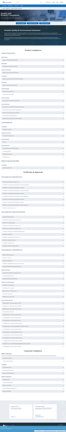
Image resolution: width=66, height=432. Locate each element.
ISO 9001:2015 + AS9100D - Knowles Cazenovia (10, 246)
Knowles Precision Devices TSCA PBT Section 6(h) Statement (13, 79)
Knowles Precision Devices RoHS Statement (10, 66)
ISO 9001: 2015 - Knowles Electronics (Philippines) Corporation (13, 202)
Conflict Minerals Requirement (8, 382)
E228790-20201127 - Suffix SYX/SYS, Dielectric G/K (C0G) (12, 306)
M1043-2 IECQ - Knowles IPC (7, 293)
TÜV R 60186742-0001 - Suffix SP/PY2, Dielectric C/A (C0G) (12, 323)
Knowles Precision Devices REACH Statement (10, 60)
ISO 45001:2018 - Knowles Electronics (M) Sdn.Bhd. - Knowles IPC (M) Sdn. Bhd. (16, 196)
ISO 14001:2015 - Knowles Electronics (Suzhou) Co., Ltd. (12, 225)
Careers (53, 2)
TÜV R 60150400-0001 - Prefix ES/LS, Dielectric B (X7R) (12, 317)
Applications (10, 5)
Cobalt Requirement (6, 379)
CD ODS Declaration (6, 157)
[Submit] (40, 2)
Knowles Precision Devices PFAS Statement (10, 85)
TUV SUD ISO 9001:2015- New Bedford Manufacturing (12, 266)
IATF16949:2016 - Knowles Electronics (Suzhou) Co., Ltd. (12, 220)
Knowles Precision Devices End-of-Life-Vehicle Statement (12, 118)
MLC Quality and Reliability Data (8, 275)
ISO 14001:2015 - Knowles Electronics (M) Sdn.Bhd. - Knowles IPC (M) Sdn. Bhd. (16, 190)
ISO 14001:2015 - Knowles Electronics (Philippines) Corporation (13, 193)
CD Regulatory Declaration (7, 129)
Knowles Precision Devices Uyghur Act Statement (11, 112)
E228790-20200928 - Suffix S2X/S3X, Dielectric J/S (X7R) (12, 303)
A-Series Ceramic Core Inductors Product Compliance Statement (13, 107)
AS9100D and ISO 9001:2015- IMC (8, 217)
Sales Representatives (39, 416)
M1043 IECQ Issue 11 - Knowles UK (8, 288)
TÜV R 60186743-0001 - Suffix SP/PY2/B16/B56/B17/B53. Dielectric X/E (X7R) (15, 326)
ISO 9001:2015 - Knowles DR (7, 234)
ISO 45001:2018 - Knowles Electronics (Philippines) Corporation (13, 199)
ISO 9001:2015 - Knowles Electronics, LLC (9, 208)
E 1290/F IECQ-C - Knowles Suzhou (8, 285)
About (21, 5)
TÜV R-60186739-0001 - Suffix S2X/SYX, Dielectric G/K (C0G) (12, 335)
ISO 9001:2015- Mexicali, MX (7, 260)
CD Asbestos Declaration (7, 151)
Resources (17, 5)
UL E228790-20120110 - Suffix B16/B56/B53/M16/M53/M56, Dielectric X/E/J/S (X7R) (16, 343)
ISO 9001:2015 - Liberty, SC (7, 257)
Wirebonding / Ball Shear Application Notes (10, 278)
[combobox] (28, 2)
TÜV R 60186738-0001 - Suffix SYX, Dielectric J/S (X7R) (11, 320)
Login (57, 2)
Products (4, 5)
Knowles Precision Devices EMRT (8, 94)
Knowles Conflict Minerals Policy (8, 370)
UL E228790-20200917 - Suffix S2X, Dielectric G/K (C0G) (12, 346)
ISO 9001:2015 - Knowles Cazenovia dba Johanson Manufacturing (13, 231)
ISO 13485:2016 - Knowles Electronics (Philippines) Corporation (13, 187)
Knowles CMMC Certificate (7, 358)
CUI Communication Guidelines (8, 361)
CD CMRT (4, 142)
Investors (61, 2)
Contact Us (48, 2)
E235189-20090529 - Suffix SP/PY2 (8, 311)
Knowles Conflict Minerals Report (8, 373)
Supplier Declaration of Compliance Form (9, 388)
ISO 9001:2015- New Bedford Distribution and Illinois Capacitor (13, 263)
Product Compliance (21, 23)
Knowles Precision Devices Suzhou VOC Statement (11, 100)
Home (4, 8)
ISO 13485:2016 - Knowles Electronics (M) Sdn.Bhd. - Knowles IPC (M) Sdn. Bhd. (16, 184)
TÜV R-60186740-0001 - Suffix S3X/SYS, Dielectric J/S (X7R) (12, 338)
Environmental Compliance (7, 167)
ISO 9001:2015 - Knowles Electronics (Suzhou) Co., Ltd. (12, 237)
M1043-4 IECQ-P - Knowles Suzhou (8, 296)
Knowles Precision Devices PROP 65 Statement (10, 72)
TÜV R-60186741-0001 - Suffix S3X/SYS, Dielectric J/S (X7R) (12, 340)
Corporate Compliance (45, 23)
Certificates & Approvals (32, 23)
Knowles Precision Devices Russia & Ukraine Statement (12, 109)
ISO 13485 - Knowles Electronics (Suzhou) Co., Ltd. (11, 182)
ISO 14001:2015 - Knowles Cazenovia (9, 222)
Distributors (37, 415)
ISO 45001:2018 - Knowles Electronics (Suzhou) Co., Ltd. (12, 228)
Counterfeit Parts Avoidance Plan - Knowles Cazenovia (12, 273)
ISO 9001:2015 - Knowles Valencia (8, 243)
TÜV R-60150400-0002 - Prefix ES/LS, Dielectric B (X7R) (12, 329)
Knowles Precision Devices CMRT (8, 91)
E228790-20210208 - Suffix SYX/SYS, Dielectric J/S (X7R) (12, 309)
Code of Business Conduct (7, 367)
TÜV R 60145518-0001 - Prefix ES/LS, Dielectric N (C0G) (12, 314)
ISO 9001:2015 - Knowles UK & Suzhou (9, 240)
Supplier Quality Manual (7, 391)
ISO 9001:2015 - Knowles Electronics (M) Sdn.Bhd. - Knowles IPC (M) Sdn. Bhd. (15, 205)
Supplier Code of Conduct (7, 385)
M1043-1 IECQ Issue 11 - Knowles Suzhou (10, 291)
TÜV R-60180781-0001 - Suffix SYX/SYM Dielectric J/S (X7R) (12, 332)
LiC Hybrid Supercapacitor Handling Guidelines (10, 148)
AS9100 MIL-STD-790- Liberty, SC (8, 255)
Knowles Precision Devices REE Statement (10, 115)
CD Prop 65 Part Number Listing (8, 135)
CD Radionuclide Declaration (7, 154)
